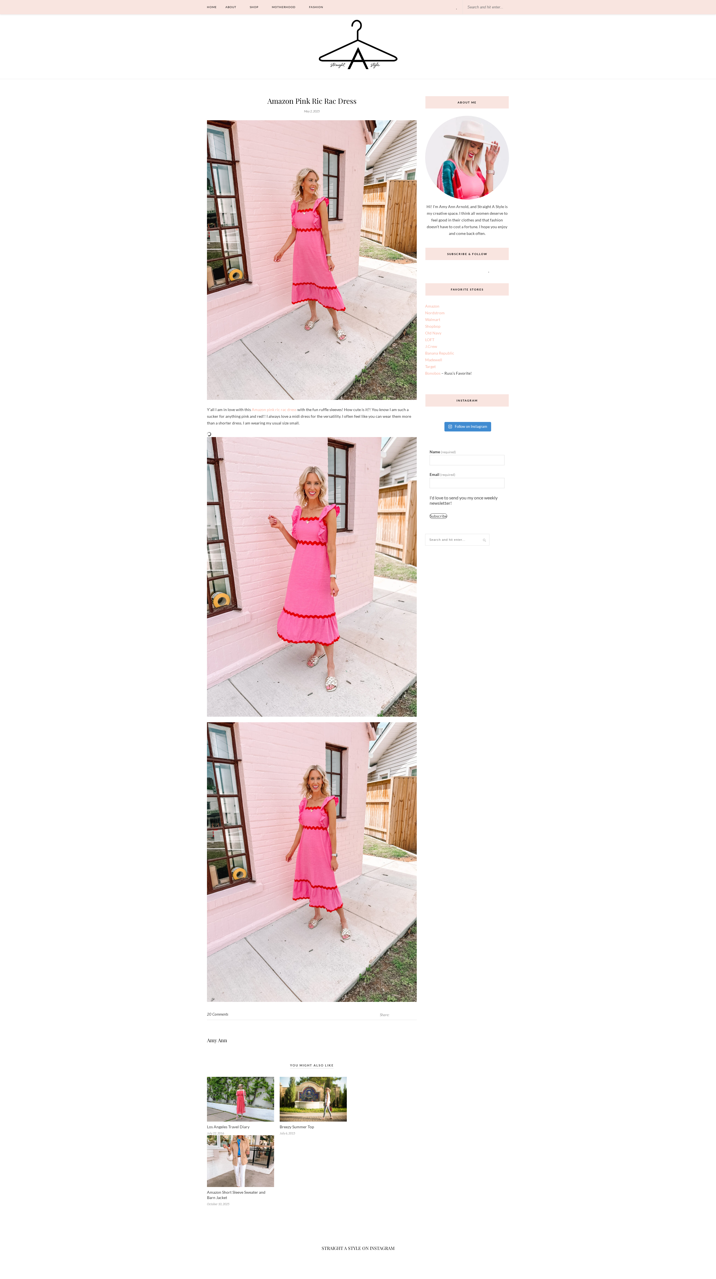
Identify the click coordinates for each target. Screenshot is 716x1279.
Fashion (316, 7)
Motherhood (284, 7)
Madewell (433, 359)
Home (212, 7)
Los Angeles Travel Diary (228, 1126)
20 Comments (217, 1014)
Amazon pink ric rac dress (274, 409)
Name (443, 451)
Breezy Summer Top (297, 1126)
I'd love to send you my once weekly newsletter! (464, 500)
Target (430, 366)
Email (442, 474)
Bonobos (433, 373)
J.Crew (431, 346)
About (230, 7)
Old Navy (433, 333)
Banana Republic (439, 353)
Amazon (432, 306)
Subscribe (438, 516)
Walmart (432, 319)
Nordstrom (435, 312)
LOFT (429, 339)
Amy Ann (217, 1040)
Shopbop (433, 326)
